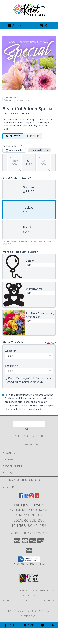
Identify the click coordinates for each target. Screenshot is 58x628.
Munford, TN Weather (15, 600)
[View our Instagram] (31, 497)
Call (11, 625)
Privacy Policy (15, 611)
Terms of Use (29, 616)
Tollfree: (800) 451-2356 (29, 526)
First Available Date (39, 150)
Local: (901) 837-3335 (29, 520)
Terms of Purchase (38, 611)
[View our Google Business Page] (26, 497)
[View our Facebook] (21, 497)
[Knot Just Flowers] (29, 17)
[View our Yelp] (37, 497)
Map (30, 625)
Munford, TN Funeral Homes (20, 590)
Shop (16, 25)
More (7, 129)
